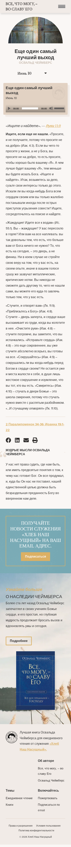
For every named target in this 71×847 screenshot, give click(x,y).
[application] (35, 108)
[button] (61, 6)
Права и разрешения (21, 826)
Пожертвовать (47, 798)
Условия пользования (48, 826)
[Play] (9, 108)
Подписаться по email (49, 807)
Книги (9, 805)
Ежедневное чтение (19, 798)
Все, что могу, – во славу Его (50, 771)
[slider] (59, 108)
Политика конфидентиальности (36, 830)
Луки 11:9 (53, 126)
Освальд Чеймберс (51, 780)
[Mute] (51, 108)
